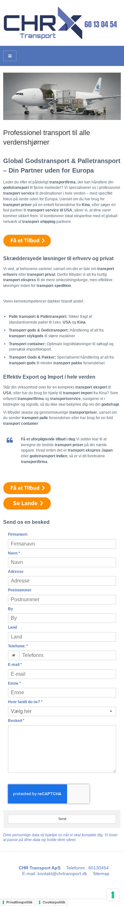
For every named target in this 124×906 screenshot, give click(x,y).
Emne (14, 683)
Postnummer (19, 590)
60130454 (98, 867)
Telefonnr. (18, 646)
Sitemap (101, 873)
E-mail (15, 664)
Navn (14, 553)
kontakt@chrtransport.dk (62, 873)
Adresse (16, 571)
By (10, 609)
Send (62, 819)
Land (12, 627)
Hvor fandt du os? (25, 702)
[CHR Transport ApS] (62, 23)
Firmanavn (17, 534)
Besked (16, 720)
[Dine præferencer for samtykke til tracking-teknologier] (113, 895)
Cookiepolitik (54, 902)
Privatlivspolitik (19, 902)
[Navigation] (10, 56)
